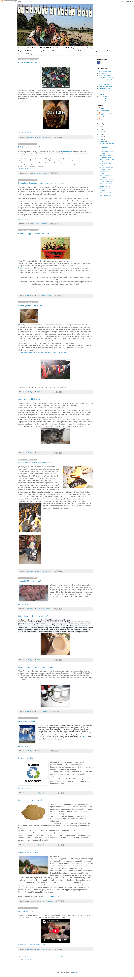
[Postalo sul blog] (57, 137)
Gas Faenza (102, 73)
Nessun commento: (46, 137)
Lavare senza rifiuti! (26, 721)
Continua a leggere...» (24, 132)
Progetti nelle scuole (96, 48)
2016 (100, 136)
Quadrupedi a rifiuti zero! (29, 399)
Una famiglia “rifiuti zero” (29, 852)
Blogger (75, 972)
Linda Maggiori (105, 110)
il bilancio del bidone (104, 88)
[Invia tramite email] (55, 137)
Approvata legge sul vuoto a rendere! (34, 233)
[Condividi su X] (58, 137)
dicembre (103, 141)
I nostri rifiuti (65, 48)
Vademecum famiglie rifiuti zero (95, 51)
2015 (100, 139)
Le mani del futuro (26, 911)
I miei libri (56, 48)
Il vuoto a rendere (25, 758)
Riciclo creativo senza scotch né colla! (35, 463)
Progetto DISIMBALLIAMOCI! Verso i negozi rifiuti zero (34, 51)
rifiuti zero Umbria (104, 96)
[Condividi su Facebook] (60, 137)
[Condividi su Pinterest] (62, 137)
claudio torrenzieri (106, 116)
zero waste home (104, 98)
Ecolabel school (32, 48)
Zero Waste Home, (66, 151)
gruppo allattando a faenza (106, 86)
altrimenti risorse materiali (106, 77)
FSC (56, 203)
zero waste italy (103, 101)
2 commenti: (44, 750)
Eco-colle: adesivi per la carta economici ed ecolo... (107, 151)
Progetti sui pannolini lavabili (79, 48)
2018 (100, 132)
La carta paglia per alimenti (30, 800)
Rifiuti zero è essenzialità (29, 147)
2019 (100, 129)
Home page (21, 48)
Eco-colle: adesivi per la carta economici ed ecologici (41, 183)
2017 (100, 134)
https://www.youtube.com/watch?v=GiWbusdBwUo (31, 944)
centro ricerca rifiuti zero (106, 82)
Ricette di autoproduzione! (60, 51)
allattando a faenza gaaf (106, 113)
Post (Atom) (27, 959)
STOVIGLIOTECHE (45, 48)
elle (102, 119)
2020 (100, 127)
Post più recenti (23, 956)
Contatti (72, 51)
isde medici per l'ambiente (106, 90)
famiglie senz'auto (104, 84)
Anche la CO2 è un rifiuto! (29, 581)
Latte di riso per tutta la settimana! (33, 616)
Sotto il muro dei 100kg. (25, 54)
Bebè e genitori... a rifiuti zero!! (31, 305)
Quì (19, 268)
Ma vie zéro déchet (104, 75)
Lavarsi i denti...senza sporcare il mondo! (36, 667)
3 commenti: (44, 711)
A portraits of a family (105, 71)
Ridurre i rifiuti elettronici (28, 62)
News (108, 51)
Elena (102, 108)
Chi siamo (80, 51)
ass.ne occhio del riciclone (106, 80)
